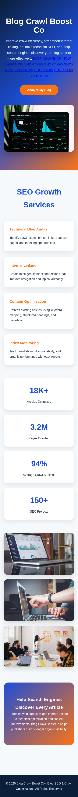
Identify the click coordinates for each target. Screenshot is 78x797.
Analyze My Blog (39, 90)
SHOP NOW (41, 58)
